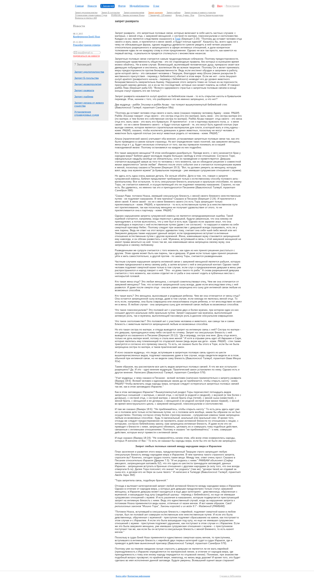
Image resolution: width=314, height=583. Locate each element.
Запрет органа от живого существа (200, 12)
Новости (92, 6)
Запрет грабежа (173, 12)
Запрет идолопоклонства (86, 12)
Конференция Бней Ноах (86, 36)
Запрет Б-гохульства (110, 12)
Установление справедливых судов (86, 113)
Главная (79, 6)
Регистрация (232, 6)
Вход (219, 6)
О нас (156, 6)
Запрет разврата (155, 12)
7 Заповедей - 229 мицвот (160, 15)
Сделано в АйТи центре (230, 576)
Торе (178, 38)
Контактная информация (139, 576)
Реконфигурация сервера (86, 45)
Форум (122, 6)
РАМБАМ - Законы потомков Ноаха (127, 15)
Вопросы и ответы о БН (86, 18)
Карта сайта (121, 576)
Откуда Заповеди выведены (210, 15)
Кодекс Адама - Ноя (185, 15)
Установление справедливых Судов (91, 15)
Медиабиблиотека (139, 6)
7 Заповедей (107, 6)
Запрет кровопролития (134, 12)
